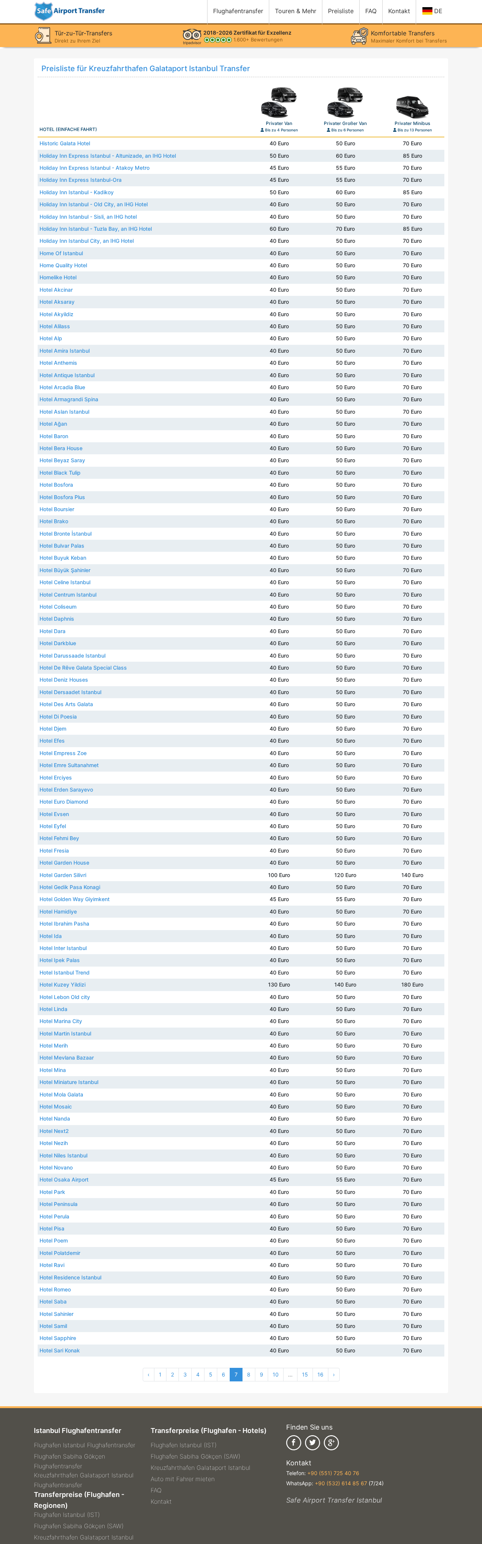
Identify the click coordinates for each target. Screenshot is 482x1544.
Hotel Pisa (52, 1228)
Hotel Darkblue (58, 643)
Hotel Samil (53, 1326)
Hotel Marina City (61, 1021)
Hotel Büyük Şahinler (65, 570)
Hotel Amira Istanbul (65, 350)
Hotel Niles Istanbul (63, 1155)
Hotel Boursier (57, 509)
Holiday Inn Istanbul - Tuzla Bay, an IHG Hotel (96, 228)
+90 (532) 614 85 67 (341, 1483)
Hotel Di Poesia (58, 716)
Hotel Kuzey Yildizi (62, 984)
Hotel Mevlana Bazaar (67, 1057)
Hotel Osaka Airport (64, 1179)
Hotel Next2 (54, 1131)
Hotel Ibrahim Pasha (64, 923)
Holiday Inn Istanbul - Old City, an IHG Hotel (94, 204)
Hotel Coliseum (58, 606)
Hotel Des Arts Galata (66, 704)
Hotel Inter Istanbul (63, 948)
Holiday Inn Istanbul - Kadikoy (77, 192)
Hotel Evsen (54, 814)
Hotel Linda (53, 1009)
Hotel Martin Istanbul (65, 1033)
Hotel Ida (51, 936)
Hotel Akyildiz (56, 314)
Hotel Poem (54, 1240)
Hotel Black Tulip (60, 472)
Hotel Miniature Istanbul (69, 1082)
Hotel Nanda (55, 1118)
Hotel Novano (56, 1167)
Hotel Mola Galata (61, 1094)
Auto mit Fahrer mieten (183, 1479)
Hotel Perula (54, 1216)
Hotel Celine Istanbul (65, 582)
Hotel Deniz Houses (64, 679)
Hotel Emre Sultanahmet (69, 765)
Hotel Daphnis (57, 618)
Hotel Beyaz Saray (62, 460)
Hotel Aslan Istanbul (64, 411)
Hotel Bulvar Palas (62, 545)
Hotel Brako (54, 521)
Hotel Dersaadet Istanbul (70, 692)
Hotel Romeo (55, 1289)
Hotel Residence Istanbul (70, 1277)
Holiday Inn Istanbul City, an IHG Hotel (87, 241)
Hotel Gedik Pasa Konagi (70, 887)
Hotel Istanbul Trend (65, 972)
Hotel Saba (53, 1301)
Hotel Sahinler (56, 1314)
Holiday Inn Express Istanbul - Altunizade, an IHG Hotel (108, 155)
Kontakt (161, 1501)
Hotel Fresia (54, 850)
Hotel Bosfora (56, 484)
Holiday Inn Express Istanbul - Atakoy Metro (94, 167)
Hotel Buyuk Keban (63, 557)
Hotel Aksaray (57, 301)
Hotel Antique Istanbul (67, 375)
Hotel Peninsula (59, 1204)
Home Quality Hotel (63, 265)
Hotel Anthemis (58, 362)
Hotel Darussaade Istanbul (72, 655)
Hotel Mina (53, 1070)
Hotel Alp (51, 338)
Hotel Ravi (52, 1265)
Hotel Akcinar (56, 289)
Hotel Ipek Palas (60, 960)
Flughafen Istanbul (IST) (67, 1514)
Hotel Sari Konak (60, 1350)
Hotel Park (52, 1192)
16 (320, 1374)
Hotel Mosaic (56, 1106)
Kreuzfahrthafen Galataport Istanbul (84, 1537)
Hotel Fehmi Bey (59, 838)
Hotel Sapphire (58, 1338)
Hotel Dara (53, 631)
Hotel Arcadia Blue (62, 387)
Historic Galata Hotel (65, 143)
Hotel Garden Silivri (63, 875)
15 (305, 1374)
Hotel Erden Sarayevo (66, 789)
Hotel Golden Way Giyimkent (75, 899)
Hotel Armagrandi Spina (69, 399)
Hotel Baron (54, 436)
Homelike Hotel (58, 277)
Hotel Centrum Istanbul (68, 594)
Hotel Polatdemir (60, 1253)
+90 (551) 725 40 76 (333, 1473)
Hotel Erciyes (56, 777)
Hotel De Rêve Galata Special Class (83, 667)
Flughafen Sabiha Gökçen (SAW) (79, 1526)
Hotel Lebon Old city (65, 997)
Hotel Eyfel (53, 826)
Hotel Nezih (54, 1143)
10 (276, 1374)
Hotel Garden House (64, 862)
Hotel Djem (53, 728)
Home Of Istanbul (61, 253)
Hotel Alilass (55, 326)
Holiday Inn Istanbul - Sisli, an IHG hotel (88, 216)
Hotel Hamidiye (58, 911)
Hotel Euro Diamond (64, 801)
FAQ (156, 1490)
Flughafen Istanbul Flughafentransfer (84, 1445)
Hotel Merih (54, 1045)
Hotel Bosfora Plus (62, 497)
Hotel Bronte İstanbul (66, 533)
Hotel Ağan (53, 423)
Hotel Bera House (61, 448)
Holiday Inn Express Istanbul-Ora (81, 180)
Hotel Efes (52, 740)
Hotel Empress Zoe (63, 753)
